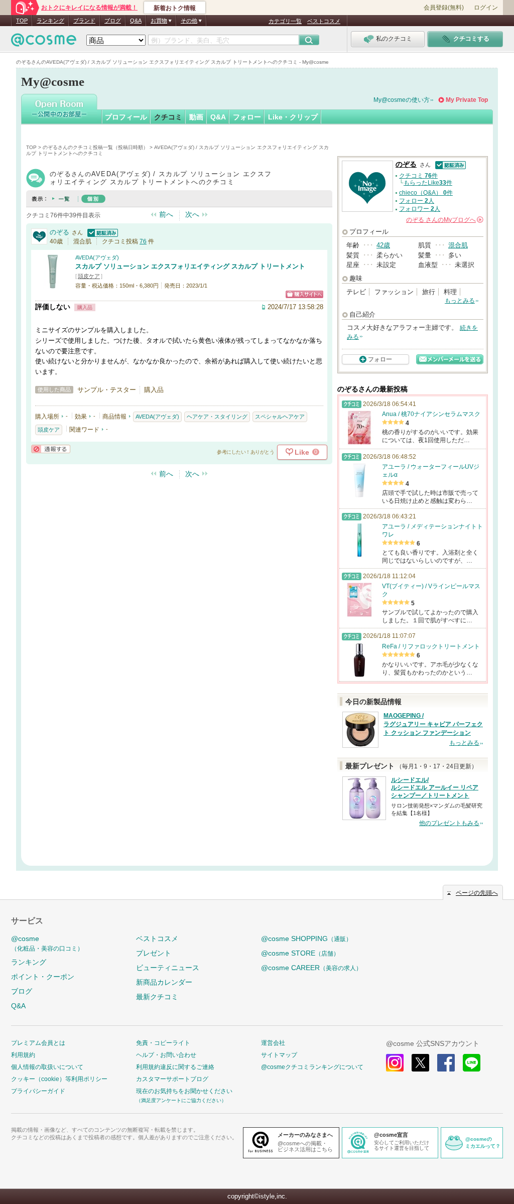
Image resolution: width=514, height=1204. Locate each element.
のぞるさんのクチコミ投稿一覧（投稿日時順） (95, 147)
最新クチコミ (157, 997)
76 (143, 241)
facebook (446, 1063)
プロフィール (126, 117)
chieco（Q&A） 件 (426, 192)
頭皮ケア (89, 276)
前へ (166, 214)
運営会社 (273, 1042)
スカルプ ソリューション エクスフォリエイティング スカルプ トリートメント (190, 266)
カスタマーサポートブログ (172, 1079)
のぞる (59, 232)
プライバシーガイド (38, 1091)
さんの (444, 219)
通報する (50, 449)
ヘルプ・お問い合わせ (166, 1054)
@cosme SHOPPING (306, 938)
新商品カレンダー (164, 982)
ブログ (112, 21)
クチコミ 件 (418, 175)
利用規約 (23, 1054)
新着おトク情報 (175, 8)
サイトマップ (279, 1054)
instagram (395, 1063)
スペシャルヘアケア (280, 417)
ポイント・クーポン (42, 977)
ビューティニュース (167, 968)
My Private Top (467, 99)
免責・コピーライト (163, 1042)
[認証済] (101, 232)
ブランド (84, 21)
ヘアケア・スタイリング (217, 417)
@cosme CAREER (311, 968)
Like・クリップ (293, 117)
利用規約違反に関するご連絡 (175, 1067)
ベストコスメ (323, 21)
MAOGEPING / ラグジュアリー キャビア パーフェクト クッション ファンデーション (433, 724)
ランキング (50, 21)
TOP (22, 21)
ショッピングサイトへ (304, 294)
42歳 (383, 245)
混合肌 (458, 245)
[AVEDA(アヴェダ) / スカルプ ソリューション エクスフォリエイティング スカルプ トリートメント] (52, 284)
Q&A (136, 21)
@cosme (47, 943)
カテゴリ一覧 (285, 21)
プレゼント (153, 953)
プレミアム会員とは (38, 1042)
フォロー (247, 117)
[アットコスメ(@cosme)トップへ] (43, 42)
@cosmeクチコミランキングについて (312, 1067)
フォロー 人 (416, 200)
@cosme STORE (300, 953)
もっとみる (460, 300)
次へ (192, 214)
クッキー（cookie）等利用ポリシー (59, 1079)
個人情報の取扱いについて (47, 1067)
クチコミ (168, 117)
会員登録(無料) (444, 7)
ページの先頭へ (477, 892)
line (471, 1063)
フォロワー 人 (419, 208)
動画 (196, 117)
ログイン (486, 7)
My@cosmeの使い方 (401, 99)
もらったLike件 (428, 182)
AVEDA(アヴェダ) (97, 257)
